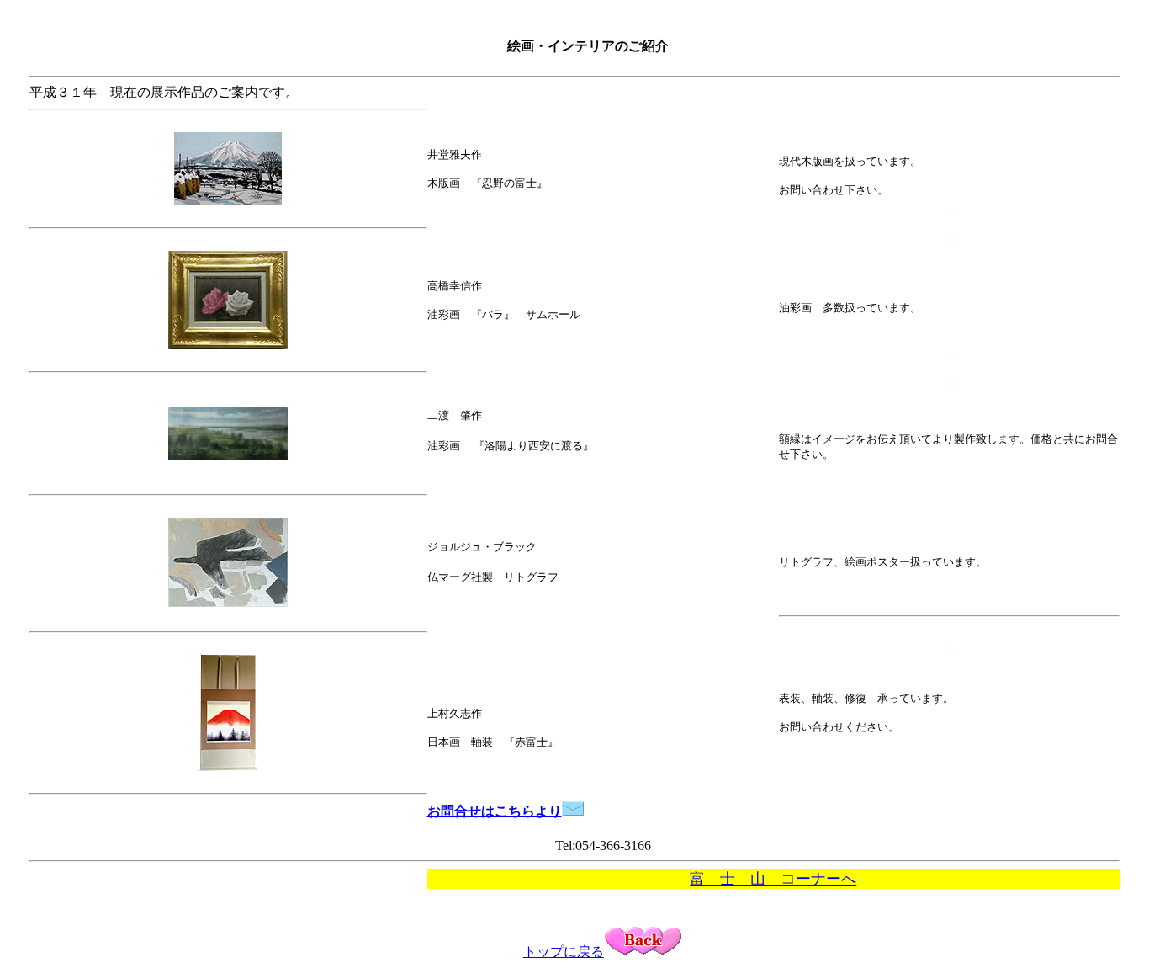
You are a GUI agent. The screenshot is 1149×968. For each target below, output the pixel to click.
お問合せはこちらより (494, 811)
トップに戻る (563, 951)
